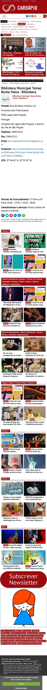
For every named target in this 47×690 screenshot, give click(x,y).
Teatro (21, 281)
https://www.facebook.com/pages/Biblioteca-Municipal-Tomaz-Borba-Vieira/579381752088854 (22, 152)
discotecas (23, 32)
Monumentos (32, 633)
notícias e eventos (22, 35)
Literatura (5, 284)
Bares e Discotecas (28, 332)
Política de (21, 688)
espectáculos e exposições (9, 29)
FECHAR (21, 684)
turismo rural (5, 24)
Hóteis (10, 383)
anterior (5, 83)
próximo (32, 83)
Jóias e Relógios (7, 641)
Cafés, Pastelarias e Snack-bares (30, 636)
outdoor (14, 24)
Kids (3, 527)
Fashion (5, 479)
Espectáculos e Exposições (25, 641)
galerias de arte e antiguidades (27, 29)
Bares (19, 631)
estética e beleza (18, 27)
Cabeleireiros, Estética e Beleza (13, 638)
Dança (28, 281)
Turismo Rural (20, 383)
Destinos (31, 383)
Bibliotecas (5, 633)
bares (17, 32)
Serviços (30, 638)
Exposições (15, 284)
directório (7, 35)
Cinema (14, 281)
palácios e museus (6, 27)
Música (35, 281)
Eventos (5, 231)
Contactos (5, 659)
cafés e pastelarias (23, 21)
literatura (4, 32)
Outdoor (5, 431)
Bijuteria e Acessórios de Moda (29, 643)
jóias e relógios (29, 27)
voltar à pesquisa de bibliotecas (19, 83)
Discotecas (26, 631)
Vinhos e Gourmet (9, 335)
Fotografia (6, 281)
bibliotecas (21, 24)
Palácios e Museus (18, 633)
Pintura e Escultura (34, 279)
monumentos (30, 24)
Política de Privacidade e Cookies (19, 659)
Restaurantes (14, 332)
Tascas (39, 332)
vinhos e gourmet (36, 21)
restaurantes (12, 21)
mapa (13, 35)
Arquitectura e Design (16, 279)
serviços (11, 32)
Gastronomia (22, 335)
